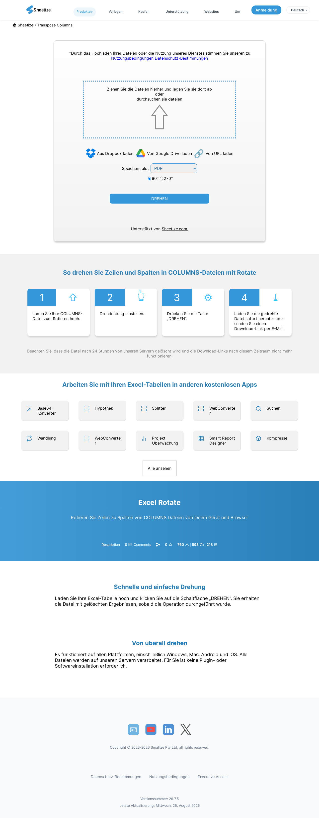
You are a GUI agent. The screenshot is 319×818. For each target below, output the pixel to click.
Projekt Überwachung (165, 441)
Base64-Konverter (46, 411)
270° (168, 178)
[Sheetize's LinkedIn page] (168, 729)
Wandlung (46, 438)
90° (155, 178)
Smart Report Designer (222, 441)
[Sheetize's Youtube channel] (151, 729)
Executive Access (213, 776)
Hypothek (104, 408)
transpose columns (55, 25)
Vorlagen (115, 11)
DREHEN (159, 198)
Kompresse (277, 438)
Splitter (159, 408)
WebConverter (222, 411)
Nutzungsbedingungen (133, 58)
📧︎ (133, 729)
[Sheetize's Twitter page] (185, 729)
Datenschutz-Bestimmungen (181, 58)
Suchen (273, 408)
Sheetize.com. (175, 228)
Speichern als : (136, 168)
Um (237, 11)
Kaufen (144, 11)
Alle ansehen (159, 468)
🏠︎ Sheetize (22, 25)
